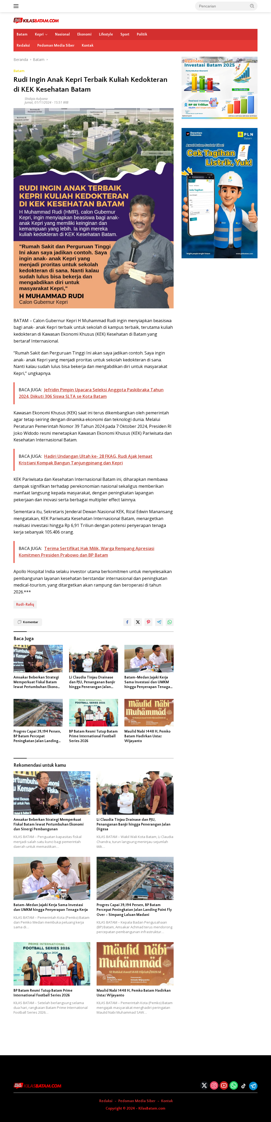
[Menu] (17, 6)
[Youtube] (224, 1085)
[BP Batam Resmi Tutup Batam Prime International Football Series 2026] (93, 712)
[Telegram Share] (159, 622)
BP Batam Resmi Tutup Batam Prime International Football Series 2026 (93, 736)
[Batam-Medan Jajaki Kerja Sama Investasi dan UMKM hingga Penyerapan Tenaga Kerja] (149, 658)
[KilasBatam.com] (35, 20)
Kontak (87, 45)
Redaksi (23, 45)
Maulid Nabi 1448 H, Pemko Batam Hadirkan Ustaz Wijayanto (147, 736)
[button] (252, 6)
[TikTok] (243, 1086)
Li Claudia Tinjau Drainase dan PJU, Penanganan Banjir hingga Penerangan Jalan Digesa (92, 682)
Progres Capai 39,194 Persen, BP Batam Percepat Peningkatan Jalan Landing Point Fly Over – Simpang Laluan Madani (37, 736)
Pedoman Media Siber (55, 45)
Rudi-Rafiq (25, 604)
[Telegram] (253, 1086)
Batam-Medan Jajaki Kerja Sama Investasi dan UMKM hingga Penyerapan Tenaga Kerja (147, 682)
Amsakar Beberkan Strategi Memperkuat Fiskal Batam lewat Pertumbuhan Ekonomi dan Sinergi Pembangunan (37, 682)
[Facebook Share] (127, 622)
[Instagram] (214, 1085)
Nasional (62, 34)
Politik (142, 34)
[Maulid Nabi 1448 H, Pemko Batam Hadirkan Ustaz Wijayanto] (149, 712)
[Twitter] (204, 1085)
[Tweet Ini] (138, 622)
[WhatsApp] (233, 1085)
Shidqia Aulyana (36, 98)
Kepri (39, 34)
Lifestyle (106, 34)
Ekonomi (84, 34)
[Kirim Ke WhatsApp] (170, 622)
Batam (22, 34)
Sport (124, 34)
